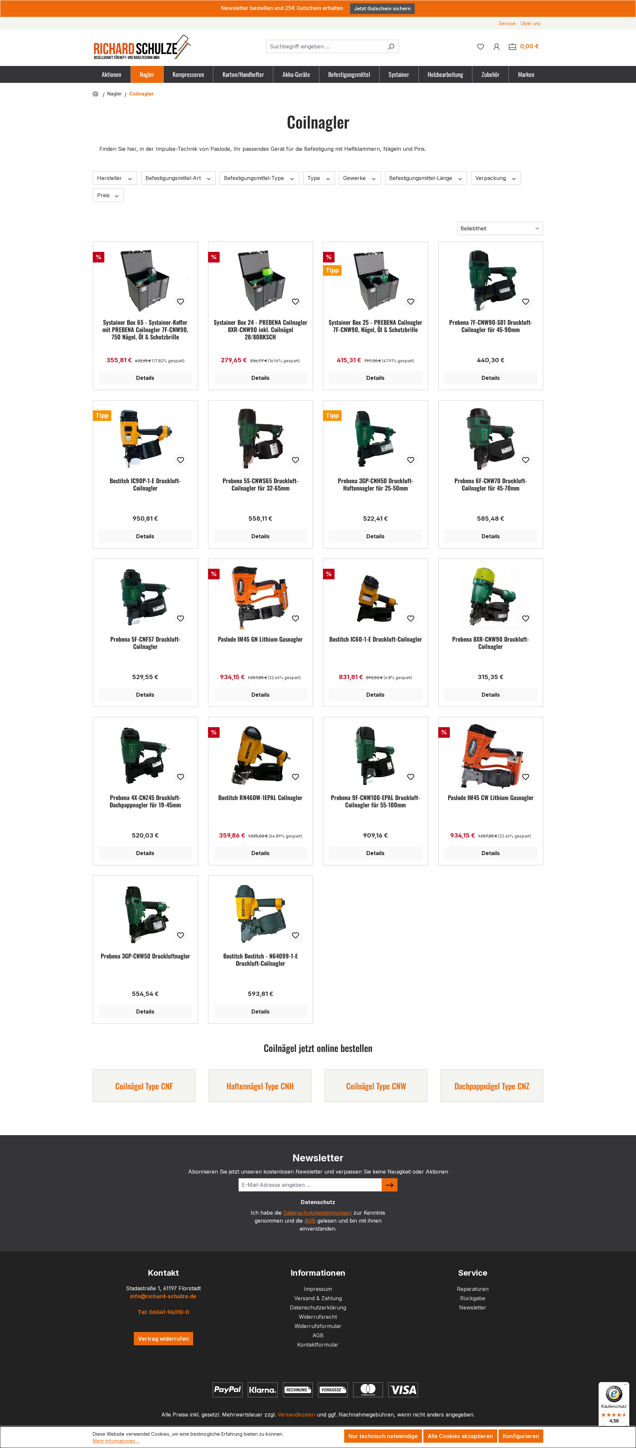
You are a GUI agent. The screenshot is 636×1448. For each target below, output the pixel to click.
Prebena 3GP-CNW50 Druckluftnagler (145, 956)
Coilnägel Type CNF (144, 1085)
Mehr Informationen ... (116, 1441)
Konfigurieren (521, 1436)
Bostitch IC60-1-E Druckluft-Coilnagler (375, 639)
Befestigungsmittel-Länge (421, 178)
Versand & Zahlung (318, 1298)
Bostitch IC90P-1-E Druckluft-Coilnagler (145, 484)
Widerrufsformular (318, 1326)
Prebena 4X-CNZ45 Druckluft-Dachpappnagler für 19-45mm (145, 801)
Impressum (318, 1289)
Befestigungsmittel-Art (173, 178)
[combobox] (325, 46)
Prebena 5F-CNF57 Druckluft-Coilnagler (145, 643)
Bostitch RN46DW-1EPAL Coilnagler (260, 798)
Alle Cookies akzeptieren (460, 1436)
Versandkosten (296, 1414)
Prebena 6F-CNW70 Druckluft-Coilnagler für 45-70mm (490, 484)
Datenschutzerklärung (318, 1307)
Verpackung (491, 178)
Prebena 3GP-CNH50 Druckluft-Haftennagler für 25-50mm (375, 484)
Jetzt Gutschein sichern (382, 8)
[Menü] (625, 1386)
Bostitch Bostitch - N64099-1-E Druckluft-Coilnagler (260, 959)
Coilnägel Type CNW (376, 1085)
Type (314, 178)
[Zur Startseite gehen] (142, 46)
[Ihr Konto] (496, 46)
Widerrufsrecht (318, 1316)
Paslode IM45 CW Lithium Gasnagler (491, 798)
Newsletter (472, 1307)
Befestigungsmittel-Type (255, 178)
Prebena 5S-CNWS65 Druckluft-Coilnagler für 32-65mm (260, 484)
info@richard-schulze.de (163, 1296)
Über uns (531, 23)
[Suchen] (391, 46)
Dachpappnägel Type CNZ (491, 1085)
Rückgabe (472, 1298)
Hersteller (110, 178)
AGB (310, 1220)
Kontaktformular (318, 1344)
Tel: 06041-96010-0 (163, 1312)
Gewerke (355, 178)
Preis (104, 195)
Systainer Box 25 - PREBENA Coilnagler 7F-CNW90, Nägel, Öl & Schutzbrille (375, 326)
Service (507, 23)
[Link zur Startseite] (96, 93)
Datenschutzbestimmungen (317, 1212)
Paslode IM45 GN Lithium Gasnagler (260, 639)
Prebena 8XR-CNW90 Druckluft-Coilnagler (490, 643)
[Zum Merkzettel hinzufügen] (180, 301)
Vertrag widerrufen (163, 1338)
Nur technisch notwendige (383, 1436)
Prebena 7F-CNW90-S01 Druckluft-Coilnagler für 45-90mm (490, 326)
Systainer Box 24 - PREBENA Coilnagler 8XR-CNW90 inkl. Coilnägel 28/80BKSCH (260, 329)
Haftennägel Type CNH (260, 1085)
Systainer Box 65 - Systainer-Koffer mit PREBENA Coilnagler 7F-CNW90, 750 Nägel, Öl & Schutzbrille (145, 329)
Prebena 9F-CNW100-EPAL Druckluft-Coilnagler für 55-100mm (375, 801)
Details (145, 378)
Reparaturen (473, 1289)
